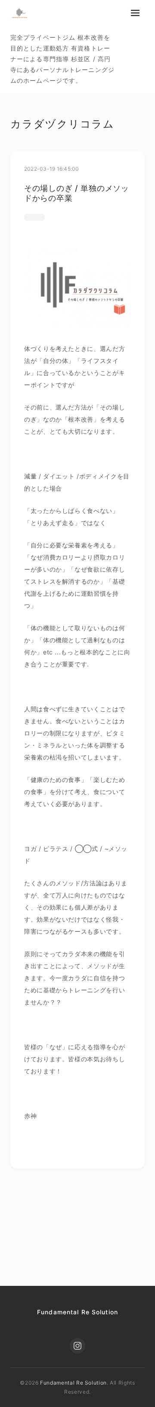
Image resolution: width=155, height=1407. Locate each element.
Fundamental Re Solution (77, 1312)
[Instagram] (77, 1346)
